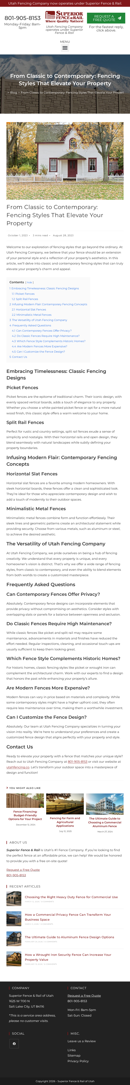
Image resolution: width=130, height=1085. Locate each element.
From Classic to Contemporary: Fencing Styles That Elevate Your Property (73, 92)
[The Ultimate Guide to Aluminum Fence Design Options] (13, 938)
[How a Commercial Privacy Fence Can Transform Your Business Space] (13, 918)
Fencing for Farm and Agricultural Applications (65, 822)
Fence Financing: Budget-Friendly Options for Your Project (25, 815)
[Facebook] (14, 1043)
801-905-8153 (23, 18)
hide (29, 282)
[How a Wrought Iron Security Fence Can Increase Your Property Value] (13, 958)
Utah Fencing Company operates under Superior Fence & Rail (64, 30)
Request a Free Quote (23, 870)
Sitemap (74, 1055)
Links (72, 1050)
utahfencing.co (17, 767)
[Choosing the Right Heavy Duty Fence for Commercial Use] (13, 898)
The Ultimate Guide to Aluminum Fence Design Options (69, 937)
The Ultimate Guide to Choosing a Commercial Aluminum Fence (104, 822)
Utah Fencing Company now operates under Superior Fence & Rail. (65, 3)
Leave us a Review (82, 1041)
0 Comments (47, 902)
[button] (65, 48)
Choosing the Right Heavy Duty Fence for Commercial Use (71, 897)
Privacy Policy (78, 1061)
